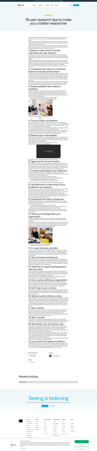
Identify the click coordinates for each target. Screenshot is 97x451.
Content (36, 425)
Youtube (72, 429)
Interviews (28, 427)
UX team (32, 80)
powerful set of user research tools (41, 38)
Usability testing (29, 421)
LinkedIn (72, 423)
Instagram (72, 431)
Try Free (63, 423)
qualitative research (35, 189)
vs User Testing (55, 423)
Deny (82, 448)
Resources (57, 5)
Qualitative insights (30, 429)
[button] (34, 5)
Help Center (64, 433)
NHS (45, 431)
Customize (81, 444)
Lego (45, 423)
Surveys (28, 425)
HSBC (45, 425)
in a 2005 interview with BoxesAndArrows (51, 123)
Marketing (37, 427)
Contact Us (64, 427)
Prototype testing (30, 437)
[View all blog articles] (77, 376)
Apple (45, 427)
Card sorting (29, 433)
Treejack (32, 347)
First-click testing (29, 431)
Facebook (72, 427)
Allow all (81, 441)
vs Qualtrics (55, 429)
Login (71, 5)
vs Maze (54, 421)
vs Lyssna (54, 431)
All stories (46, 433)
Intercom (45, 429)
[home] (21, 5)
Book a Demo (76, 5)
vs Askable (55, 427)
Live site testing (29, 423)
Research (37, 429)
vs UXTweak (55, 433)
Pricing (52, 5)
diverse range (45, 259)
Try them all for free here (57, 347)
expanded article (37, 182)
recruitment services (48, 263)
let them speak (44, 252)
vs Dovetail (55, 425)
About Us (63, 421)
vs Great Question (56, 435)
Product (36, 421)
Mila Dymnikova (31, 78)
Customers (47, 5)
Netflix (45, 421)
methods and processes (56, 283)
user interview (32, 250)
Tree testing (29, 435)
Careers (63, 425)
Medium (72, 425)
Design (36, 423)
